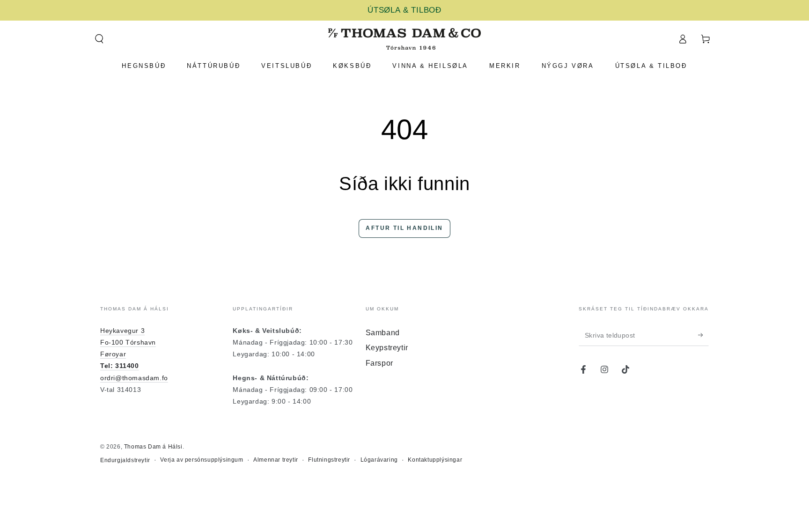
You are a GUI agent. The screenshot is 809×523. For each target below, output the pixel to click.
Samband (383, 333)
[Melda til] (703, 335)
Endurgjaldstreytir (125, 460)
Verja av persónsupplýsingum (201, 460)
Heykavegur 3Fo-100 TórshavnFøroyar (128, 342)
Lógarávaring (379, 460)
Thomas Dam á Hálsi (153, 446)
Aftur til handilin (404, 228)
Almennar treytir (275, 460)
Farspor (379, 363)
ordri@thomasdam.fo (134, 378)
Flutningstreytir (329, 460)
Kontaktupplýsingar (435, 460)
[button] (99, 39)
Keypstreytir (387, 348)
